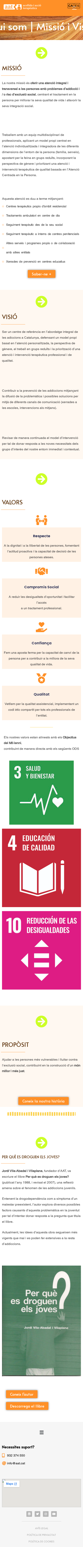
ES (77, 6)
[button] (41, 274)
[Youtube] (54, 1514)
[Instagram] (46, 1514)
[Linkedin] (29, 1514)
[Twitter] (37, 1514)
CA (70, 6)
